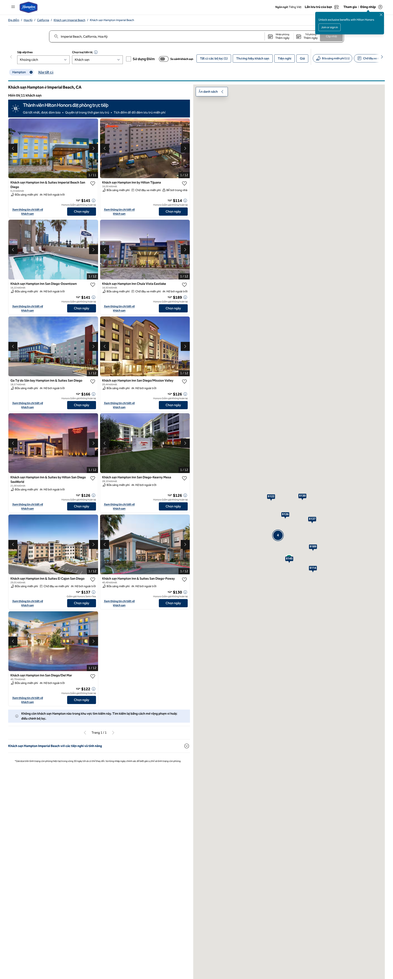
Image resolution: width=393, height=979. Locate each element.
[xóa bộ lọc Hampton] (31, 72)
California (43, 20)
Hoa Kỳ (28, 20)
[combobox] (156, 36)
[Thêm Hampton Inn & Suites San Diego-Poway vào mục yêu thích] (184, 595)
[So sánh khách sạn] (164, 59)
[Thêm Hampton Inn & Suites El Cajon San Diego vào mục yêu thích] (92, 595)
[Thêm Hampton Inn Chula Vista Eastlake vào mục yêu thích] (184, 281)
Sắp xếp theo (25, 52)
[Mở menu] (13, 7)
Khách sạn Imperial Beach (69, 20)
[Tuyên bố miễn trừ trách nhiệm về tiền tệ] (95, 52)
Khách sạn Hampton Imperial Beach (112, 20)
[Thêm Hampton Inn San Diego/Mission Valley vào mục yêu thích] (184, 387)
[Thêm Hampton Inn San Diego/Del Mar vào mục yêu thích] (92, 693)
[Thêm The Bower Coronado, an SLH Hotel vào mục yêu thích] (184, 909)
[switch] (163, 58)
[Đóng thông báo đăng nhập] (381, 15)
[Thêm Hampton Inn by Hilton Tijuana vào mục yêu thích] (184, 183)
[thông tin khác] (93, 197)
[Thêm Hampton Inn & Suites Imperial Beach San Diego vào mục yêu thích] (92, 183)
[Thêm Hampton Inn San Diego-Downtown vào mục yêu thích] (92, 281)
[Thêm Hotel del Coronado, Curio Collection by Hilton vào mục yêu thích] (184, 809)
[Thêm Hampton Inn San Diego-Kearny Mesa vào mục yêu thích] (184, 489)
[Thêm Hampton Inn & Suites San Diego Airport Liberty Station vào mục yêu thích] (92, 387)
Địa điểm (13, 20)
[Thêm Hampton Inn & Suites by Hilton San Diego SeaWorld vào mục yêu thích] (92, 489)
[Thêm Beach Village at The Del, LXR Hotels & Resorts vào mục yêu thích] (92, 809)
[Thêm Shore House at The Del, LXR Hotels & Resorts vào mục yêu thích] (92, 909)
